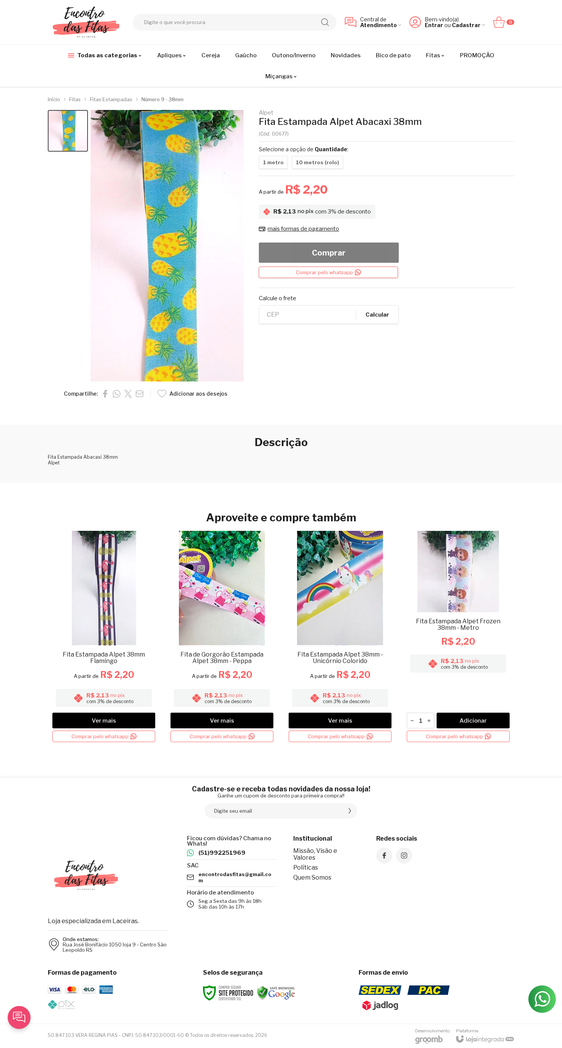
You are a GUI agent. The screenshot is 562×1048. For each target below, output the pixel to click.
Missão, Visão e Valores (315, 854)
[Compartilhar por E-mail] (139, 394)
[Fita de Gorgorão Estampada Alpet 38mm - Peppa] (222, 638)
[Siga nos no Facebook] (384, 855)
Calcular (377, 314)
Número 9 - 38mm (162, 99)
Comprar (329, 252)
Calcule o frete (277, 298)
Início (54, 99)
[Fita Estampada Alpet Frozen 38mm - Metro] (458, 638)
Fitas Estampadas (111, 99)
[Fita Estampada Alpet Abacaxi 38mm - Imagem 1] (68, 131)
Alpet (266, 113)
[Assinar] (349, 810)
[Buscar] (325, 22)
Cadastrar (466, 25)
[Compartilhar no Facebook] (105, 394)
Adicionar (473, 720)
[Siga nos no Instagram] (404, 855)
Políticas (305, 867)
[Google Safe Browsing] (276, 993)
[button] (68, 131)
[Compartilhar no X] (128, 394)
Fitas (75, 99)
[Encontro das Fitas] (86, 22)
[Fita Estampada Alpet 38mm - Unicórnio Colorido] (340, 638)
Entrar (434, 25)
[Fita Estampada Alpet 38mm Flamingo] (103, 638)
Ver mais (104, 720)
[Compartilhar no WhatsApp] (116, 394)
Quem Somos (312, 877)
